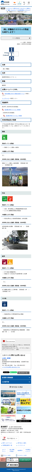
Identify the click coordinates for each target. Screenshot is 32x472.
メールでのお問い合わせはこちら (11, 367)
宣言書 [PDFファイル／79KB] (14, 115)
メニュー (28, 3)
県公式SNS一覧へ (23, 372)
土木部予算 (5, 382)
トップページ (9, 8)
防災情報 (14, 3)
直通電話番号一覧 (7, 445)
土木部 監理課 (6, 358)
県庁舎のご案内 (22, 443)
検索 (24, 3)
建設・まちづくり (12, 10)
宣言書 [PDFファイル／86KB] (12, 109)
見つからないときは (16, 387)
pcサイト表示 (6, 455)
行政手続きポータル (19, 3)
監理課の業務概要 (7, 377)
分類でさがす (16, 8)
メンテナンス (21, 445)
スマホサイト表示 (22, 455)
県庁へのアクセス (7, 443)
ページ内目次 (16, 38)
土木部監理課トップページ (23, 10)
